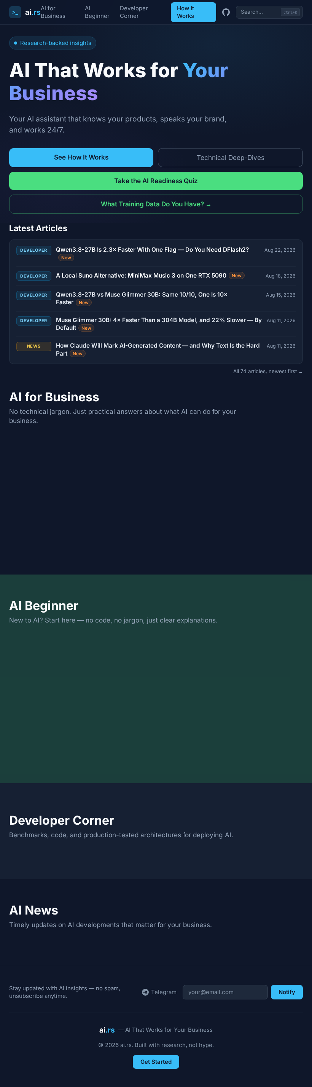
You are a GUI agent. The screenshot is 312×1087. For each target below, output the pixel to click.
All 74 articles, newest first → (268, 371)
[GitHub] (226, 12)
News (34, 346)
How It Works (185, 12)
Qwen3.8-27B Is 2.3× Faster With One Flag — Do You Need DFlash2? (152, 253)
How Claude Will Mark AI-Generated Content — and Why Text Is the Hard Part (158, 349)
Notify (287, 992)
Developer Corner (134, 12)
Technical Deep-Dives (230, 157)
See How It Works (81, 157)
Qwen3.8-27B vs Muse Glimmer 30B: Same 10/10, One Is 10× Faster (142, 298)
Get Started (156, 1061)
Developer (33, 250)
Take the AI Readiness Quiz (156, 181)
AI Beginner (97, 12)
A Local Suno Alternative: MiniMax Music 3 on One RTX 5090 (149, 275)
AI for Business (53, 12)
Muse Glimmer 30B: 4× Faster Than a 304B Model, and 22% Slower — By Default (159, 323)
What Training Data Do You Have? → (156, 204)
